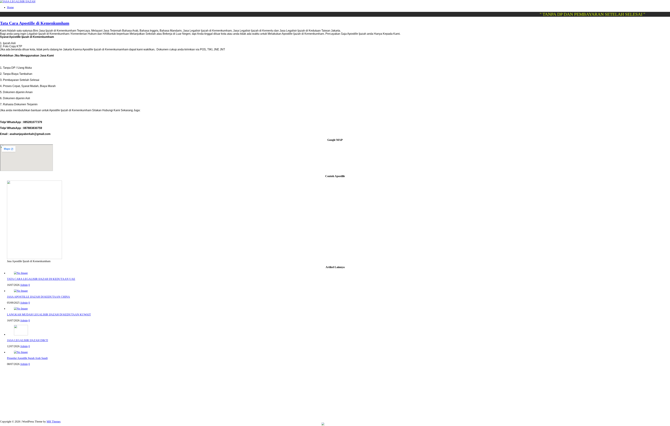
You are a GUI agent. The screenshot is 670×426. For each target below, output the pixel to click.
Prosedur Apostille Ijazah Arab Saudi (27, 358)
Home (10, 7)
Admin (24, 284)
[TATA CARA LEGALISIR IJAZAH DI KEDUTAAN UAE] (21, 273)
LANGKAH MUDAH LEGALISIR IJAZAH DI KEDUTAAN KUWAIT (49, 314)
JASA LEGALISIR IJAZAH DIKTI (27, 340)
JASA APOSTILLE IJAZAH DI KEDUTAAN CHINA (38, 296)
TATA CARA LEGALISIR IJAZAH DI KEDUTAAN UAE (41, 278)
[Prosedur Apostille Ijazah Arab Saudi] (21, 352)
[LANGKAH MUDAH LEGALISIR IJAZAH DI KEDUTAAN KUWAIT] (21, 308)
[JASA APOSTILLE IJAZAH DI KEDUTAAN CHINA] (21, 290)
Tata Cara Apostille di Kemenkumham (34, 23)
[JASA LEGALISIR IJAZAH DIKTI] (21, 334)
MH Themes (54, 421)
